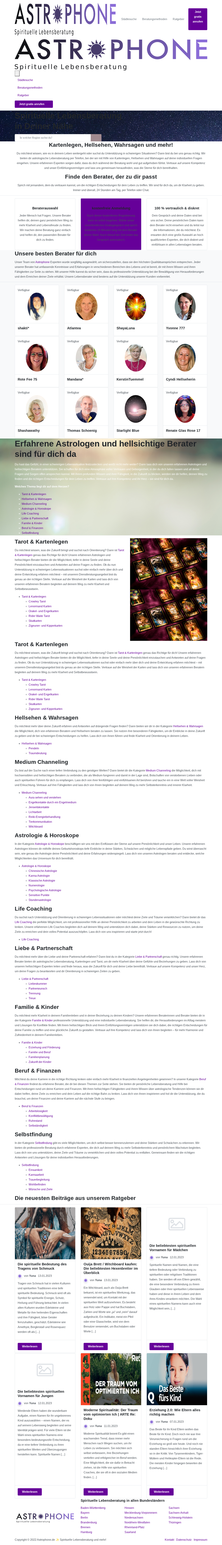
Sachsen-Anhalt (178, 1512)
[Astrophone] (65, 19)
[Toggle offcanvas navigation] (17, 73)
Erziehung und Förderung (44, 1047)
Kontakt (169, 1539)
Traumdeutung (37, 753)
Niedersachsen (134, 1517)
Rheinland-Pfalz (134, 1527)
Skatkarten (35, 620)
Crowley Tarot (37, 601)
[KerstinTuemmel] (136, 357)
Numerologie (37, 885)
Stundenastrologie (40, 899)
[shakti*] (37, 306)
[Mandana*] (86, 357)
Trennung (34, 993)
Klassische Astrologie (42, 880)
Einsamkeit (35, 1169)
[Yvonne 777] (185, 306)
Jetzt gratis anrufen (198, 16)
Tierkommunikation (40, 821)
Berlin (84, 1517)
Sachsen (174, 1507)
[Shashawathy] (37, 408)
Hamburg (86, 1532)
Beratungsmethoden (154, 19)
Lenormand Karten (40, 606)
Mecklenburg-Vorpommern (141, 1512)
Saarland (130, 1532)
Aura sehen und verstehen (45, 797)
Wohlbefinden (37, 1184)
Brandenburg (89, 1522)
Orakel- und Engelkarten (44, 611)
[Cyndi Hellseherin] (185, 357)
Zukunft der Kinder (40, 1061)
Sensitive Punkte (39, 895)
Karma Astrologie (39, 875)
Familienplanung (39, 1057)
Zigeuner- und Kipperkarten (45, 625)
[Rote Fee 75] (37, 357)
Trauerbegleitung (39, 1179)
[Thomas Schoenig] (86, 408)
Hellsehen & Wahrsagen (37, 499)
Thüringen (175, 1522)
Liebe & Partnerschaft (35, 518)
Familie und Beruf (39, 1052)
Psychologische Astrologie (45, 890)
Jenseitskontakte (39, 807)
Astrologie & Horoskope (36, 508)
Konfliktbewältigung (41, 1115)
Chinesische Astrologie (43, 870)
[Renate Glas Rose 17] (185, 408)
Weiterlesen (29, 1346)
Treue (32, 998)
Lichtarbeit (35, 812)
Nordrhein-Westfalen (137, 1522)
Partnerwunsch (38, 988)
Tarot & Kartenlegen (34, 494)
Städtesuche (129, 19)
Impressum (200, 1539)
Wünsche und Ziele (41, 1189)
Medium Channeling (34, 503)
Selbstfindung (30, 532)
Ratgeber (178, 19)
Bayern (85, 1512)
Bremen (85, 1527)
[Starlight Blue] (136, 408)
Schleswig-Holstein (181, 1517)
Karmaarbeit (36, 1174)
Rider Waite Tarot (39, 616)
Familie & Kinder (32, 523)
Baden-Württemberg (93, 1507)
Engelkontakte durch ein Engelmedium (52, 802)
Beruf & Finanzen (32, 528)
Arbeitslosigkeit (38, 1111)
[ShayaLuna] (135, 306)
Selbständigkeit (38, 1125)
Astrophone (42, 262)
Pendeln (34, 748)
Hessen (129, 1507)
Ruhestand (35, 1120)
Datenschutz (184, 1539)
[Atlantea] (86, 306)
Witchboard (36, 826)
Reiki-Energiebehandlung (44, 816)
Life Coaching (30, 513)
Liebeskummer (38, 983)
